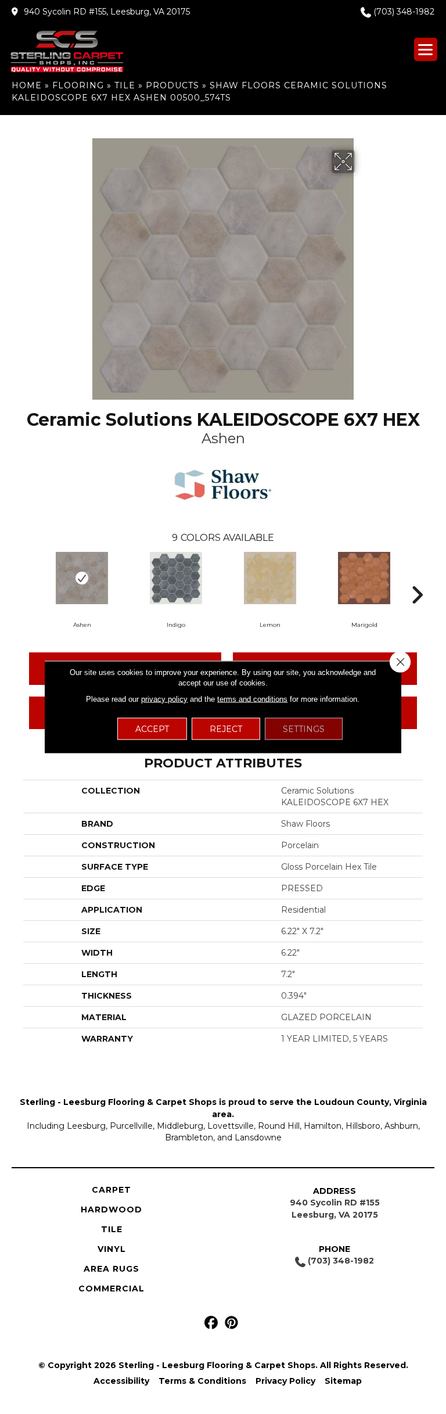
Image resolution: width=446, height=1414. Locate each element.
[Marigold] (364, 578)
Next (417, 577)
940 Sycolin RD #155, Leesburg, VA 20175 (107, 11)
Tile (124, 85)
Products (172, 85)
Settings (304, 729)
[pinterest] (231, 1323)
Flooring (78, 85)
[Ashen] (82, 578)
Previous (29, 577)
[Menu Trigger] (425, 49)
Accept (152, 729)
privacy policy (164, 699)
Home (27, 85)
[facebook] (211, 1323)
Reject (226, 729)
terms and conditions (252, 699)
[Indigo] (176, 578)
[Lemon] (270, 578)
